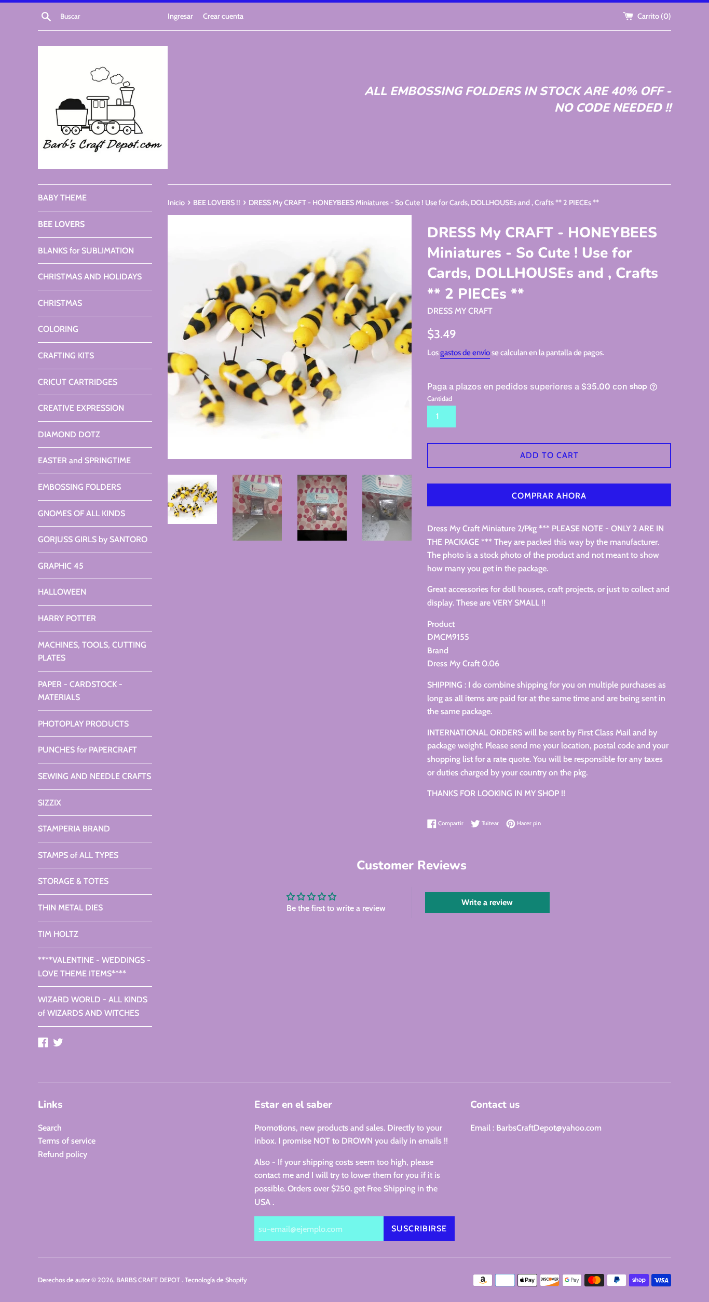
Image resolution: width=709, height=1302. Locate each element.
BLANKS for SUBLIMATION (86, 251)
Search (50, 1128)
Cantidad (439, 398)
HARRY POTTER (67, 618)
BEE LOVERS (61, 224)
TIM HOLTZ (58, 934)
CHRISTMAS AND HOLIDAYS (90, 276)
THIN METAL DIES (70, 907)
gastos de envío (465, 352)
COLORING (58, 329)
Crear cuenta (223, 16)
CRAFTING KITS (66, 355)
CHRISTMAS (60, 303)
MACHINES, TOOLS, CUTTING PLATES (92, 651)
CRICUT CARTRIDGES (77, 382)
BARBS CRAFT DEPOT (149, 1280)
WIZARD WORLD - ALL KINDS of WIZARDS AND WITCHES (92, 1006)
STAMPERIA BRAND (74, 829)
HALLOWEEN (62, 592)
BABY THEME (62, 198)
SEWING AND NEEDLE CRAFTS (94, 776)
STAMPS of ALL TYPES (78, 855)
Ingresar (180, 16)
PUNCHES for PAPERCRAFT (87, 750)
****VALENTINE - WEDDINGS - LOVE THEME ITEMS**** (94, 966)
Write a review (487, 902)
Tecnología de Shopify (216, 1280)
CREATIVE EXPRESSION (81, 408)
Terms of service (67, 1141)
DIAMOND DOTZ (69, 434)
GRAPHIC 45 (61, 566)
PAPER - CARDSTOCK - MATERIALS (80, 691)
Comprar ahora (549, 496)
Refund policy (62, 1154)
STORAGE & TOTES (73, 881)
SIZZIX (49, 803)
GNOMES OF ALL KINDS (81, 513)
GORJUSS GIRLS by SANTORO (92, 539)
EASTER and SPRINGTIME (84, 460)
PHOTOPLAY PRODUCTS (83, 724)
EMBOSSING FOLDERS (79, 487)
